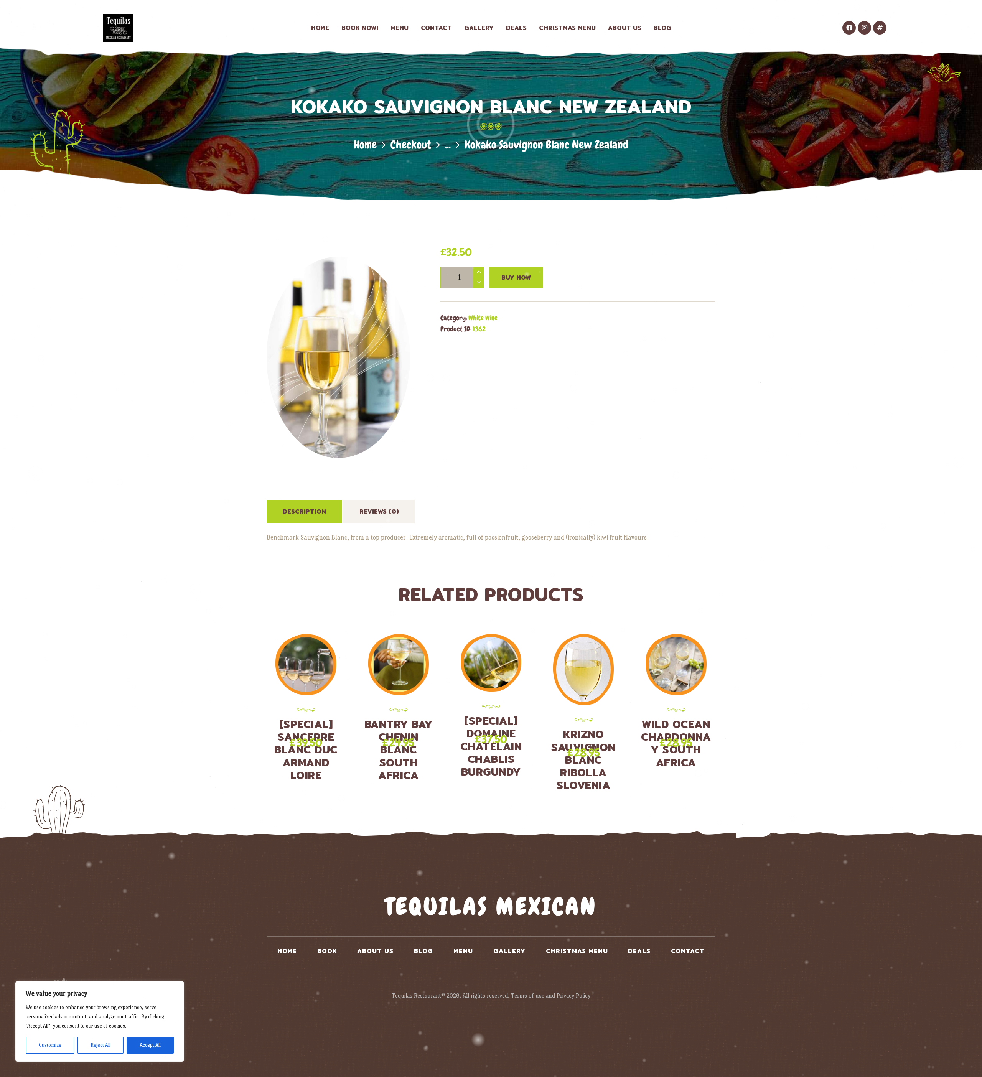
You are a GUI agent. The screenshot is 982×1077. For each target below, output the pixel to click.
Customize (50, 1045)
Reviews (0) (379, 511)
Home (365, 145)
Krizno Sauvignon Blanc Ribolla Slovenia (583, 760)
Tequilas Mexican (491, 906)
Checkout (410, 145)
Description (304, 511)
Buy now (516, 277)
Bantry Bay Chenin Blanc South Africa (398, 750)
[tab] (304, 511)
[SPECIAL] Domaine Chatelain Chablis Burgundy (491, 746)
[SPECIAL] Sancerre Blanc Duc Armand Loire (306, 750)
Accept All (150, 1045)
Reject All (100, 1045)
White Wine (483, 317)
